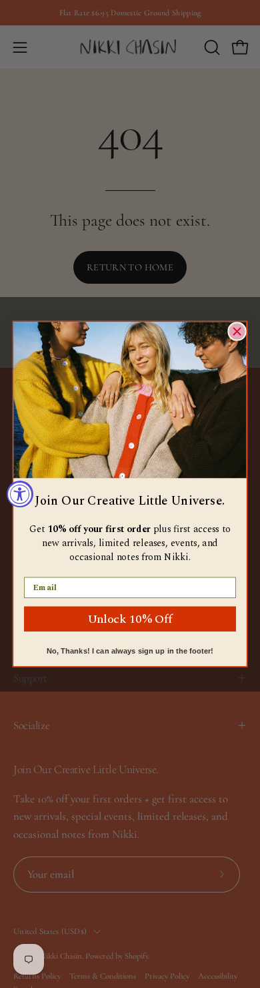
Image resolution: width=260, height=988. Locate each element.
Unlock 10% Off (130, 618)
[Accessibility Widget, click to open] (20, 494)
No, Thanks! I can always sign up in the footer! (130, 651)
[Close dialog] (237, 331)
